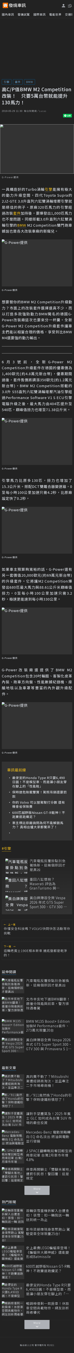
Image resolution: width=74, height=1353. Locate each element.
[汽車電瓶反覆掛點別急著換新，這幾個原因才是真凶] (16, 866)
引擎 (7, 82)
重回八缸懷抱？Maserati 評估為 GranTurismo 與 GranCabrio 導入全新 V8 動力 (47, 883)
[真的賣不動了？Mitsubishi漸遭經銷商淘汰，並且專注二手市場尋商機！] (13, 1081)
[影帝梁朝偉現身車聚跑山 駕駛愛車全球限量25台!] (13, 1234)
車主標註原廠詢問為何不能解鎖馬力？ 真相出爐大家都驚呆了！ (37, 825)
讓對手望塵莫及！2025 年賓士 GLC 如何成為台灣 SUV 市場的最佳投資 (49, 1118)
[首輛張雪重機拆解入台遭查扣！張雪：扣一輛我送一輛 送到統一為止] (13, 1215)
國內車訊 (8, 14)
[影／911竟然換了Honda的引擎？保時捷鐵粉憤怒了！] (13, 1100)
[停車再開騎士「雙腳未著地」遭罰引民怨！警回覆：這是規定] (13, 1174)
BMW (29, 82)
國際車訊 (39, 14)
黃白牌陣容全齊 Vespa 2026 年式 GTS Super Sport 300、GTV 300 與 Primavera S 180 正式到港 (49, 902)
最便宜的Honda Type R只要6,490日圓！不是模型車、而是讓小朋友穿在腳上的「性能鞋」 (39, 782)
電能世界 (55, 14)
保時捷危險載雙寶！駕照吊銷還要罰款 (39, 794)
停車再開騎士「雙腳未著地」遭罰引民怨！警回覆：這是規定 (48, 1173)
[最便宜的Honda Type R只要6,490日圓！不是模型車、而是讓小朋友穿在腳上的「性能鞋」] (13, 1290)
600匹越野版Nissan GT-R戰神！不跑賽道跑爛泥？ (38, 814)
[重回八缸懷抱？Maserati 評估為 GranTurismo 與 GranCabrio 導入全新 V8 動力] (16, 884)
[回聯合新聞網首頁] (5, 5)
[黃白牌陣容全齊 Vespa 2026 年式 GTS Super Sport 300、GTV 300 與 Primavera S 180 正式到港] (16, 903)
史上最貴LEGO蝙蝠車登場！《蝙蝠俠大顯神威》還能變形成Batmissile (48, 1252)
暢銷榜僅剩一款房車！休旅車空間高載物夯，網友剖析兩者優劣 (47, 1308)
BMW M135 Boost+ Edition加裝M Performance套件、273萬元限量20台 (48, 1025)
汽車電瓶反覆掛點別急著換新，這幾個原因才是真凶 (48, 865)
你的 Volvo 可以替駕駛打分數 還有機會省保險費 (38, 804)
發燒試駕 (24, 14)
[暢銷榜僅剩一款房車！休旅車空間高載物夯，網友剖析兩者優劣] (13, 1308)
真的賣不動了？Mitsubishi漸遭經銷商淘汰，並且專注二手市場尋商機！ (47, 1081)
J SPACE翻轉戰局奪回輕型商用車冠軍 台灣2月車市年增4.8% (49, 1155)
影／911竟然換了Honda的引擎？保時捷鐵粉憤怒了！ (49, 1097)
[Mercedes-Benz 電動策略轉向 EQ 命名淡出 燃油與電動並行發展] (13, 1137)
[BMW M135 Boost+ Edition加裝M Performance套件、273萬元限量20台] (13, 1026)
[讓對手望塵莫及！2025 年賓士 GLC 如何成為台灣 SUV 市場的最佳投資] (13, 1118)
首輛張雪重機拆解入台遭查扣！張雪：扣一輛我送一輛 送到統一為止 (47, 1215)
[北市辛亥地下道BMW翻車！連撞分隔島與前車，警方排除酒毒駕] (13, 1004)
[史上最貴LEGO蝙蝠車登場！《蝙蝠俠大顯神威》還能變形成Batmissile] (13, 1253)
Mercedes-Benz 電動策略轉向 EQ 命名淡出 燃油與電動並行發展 (48, 1136)
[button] (69, 5)
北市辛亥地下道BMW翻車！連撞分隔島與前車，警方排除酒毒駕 (48, 1003)
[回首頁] (17, 5)
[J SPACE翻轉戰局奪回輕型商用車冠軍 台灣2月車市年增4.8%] (13, 1156)
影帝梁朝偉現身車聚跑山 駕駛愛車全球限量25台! (48, 1231)
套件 (18, 82)
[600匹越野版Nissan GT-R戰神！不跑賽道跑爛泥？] (13, 1271)
